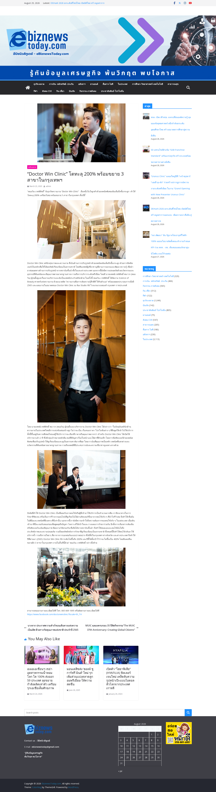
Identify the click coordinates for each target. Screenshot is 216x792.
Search (188, 712)
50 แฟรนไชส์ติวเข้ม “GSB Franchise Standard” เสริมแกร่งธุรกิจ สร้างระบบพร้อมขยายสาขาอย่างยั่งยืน (171, 155)
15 (152, 746)
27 (140, 757)
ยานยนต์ (94, 84)
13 (140, 746)
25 (127, 757)
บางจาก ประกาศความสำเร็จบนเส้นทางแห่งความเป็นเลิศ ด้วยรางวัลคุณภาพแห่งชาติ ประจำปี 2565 (53, 627)
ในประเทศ (122, 84)
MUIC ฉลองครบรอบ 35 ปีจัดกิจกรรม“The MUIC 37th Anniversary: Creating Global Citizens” (110, 627)
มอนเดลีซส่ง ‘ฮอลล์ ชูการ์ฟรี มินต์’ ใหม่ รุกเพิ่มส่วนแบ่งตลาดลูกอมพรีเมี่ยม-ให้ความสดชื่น (80, 676)
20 (140, 751)
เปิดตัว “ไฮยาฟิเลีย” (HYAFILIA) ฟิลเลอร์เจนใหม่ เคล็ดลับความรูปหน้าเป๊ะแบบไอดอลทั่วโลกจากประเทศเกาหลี (120, 678)
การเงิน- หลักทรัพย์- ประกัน (61, 84)
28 (146, 757)
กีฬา (35, 91)
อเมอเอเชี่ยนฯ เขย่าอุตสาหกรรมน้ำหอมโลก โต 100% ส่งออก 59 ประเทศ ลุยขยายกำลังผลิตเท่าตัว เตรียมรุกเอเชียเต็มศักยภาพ (41, 678)
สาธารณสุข (173, 84)
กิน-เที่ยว (60, 91)
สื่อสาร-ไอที (108, 84)
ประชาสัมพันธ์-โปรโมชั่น (112, 91)
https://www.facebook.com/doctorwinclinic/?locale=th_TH (54, 614)
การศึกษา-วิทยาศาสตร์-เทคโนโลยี (147, 84)
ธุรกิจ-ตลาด (39, 84)
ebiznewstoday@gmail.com (45, 746)
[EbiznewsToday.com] (108, 17)
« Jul (120, 771)
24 (121, 757)
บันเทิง (72, 91)
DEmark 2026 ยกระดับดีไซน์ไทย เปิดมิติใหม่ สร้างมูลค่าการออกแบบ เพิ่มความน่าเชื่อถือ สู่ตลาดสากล (171, 214)
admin (48, 186)
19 (134, 751)
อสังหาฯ (82, 84)
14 (146, 746)
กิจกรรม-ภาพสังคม (87, 91)
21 (146, 751)
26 (134, 757)
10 (121, 746)
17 (121, 751)
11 (127, 746)
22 (152, 751)
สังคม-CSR (47, 91)
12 (134, 746)
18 (127, 751)
